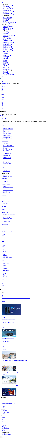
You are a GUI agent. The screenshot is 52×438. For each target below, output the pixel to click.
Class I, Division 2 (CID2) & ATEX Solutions (9, 22)
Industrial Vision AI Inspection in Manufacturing (9, 214)
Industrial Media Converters (6, 47)
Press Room (4, 265)
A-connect (3, 421)
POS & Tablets (5, 39)
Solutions (3, 199)
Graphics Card (5, 57)
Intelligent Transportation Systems (7, 28)
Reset (1, 76)
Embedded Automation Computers (7, 17)
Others (2, 2)
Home (2, 284)
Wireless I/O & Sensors (6, 23)
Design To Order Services (4, 238)
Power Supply (5, 62)
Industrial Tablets (5, 36)
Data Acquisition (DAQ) (6, 144)
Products (3, 125)
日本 (2, 100)
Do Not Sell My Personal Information (6, 434)
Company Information (6, 263)
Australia (3, 97)
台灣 (2, 103)
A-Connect (3, 283)
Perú (2, 90)
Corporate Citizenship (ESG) (5, 412)
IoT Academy (5, 255)
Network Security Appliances (7, 43)
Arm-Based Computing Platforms (7, 8)
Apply (2, 76)
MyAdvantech (3, 80)
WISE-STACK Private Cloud (7, 45)
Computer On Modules (6, 130)
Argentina (3, 88)
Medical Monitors (5, 33)
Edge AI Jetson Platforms (6, 175)
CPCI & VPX (5, 27)
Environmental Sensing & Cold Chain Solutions (9, 185)
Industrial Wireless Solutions (6, 13)
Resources (4, 254)
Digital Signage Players (6, 131)
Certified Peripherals (4, 195)
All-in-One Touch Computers (6, 221)
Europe (3, 93)
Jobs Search (3, 413)
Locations (4, 275)
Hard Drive (4, 58)
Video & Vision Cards (6, 67)
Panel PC (4, 21)
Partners (3, 241)
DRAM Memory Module (6, 55)
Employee (3, 279)
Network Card (5, 61)
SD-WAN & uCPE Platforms (7, 44)
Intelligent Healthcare (4, 178)
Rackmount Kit (5, 63)
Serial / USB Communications (7, 51)
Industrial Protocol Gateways (6, 49)
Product (3, 1)
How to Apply (5, 276)
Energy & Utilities (4, 206)
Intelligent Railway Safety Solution (7, 218)
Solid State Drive (5, 64)
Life (3, 274)
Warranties (4, 251)
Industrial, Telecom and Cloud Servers (8, 42)
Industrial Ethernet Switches (6, 46)
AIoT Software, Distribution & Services (8, 128)
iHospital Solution (5, 31)
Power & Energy (5, 19)
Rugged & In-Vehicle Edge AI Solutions (8, 35)
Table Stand (4, 71)
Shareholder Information (6, 270)
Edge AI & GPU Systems (6, 29)
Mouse (4, 60)
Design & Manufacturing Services (5, 225)
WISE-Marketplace (4, 282)
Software (4, 65)
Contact (3, 280)
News (2, 419)
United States (3, 86)
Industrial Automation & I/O (5, 141)
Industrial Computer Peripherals (7, 26)
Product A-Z (3, 198)
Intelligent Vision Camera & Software (7, 176)
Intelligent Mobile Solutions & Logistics (6, 184)
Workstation (4, 72)
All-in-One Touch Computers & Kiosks (8, 190)
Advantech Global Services (5, 236)
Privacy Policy (3, 433)
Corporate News (4, 411)
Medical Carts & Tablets (6, 180)
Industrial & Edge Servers (5, 427)
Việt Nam (3, 105)
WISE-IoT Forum (5, 256)
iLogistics (3, 228)
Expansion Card (5, 56)
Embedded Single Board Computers (7, 133)
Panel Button (1, 116)
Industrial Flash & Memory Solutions (7, 11)
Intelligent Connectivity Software (7, 50)
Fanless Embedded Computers (7, 9)
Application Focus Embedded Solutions (8, 14)
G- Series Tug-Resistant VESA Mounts (8, 74)
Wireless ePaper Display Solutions (7, 138)
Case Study (3, 416)
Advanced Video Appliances (6, 69)
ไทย (2, 104)
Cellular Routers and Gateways (7, 153)
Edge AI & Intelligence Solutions (7, 5)
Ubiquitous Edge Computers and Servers (8, 222)
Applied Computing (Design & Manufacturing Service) (7, 139)
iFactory (3, 426)
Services (3, 235)
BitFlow (4, 234)
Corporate (3, 260)
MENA (3, 108)
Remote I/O (4, 20)
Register (1, 115)
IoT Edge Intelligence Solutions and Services (6, 231)
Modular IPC (5, 165)
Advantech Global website (5, 83)
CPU (4, 54)
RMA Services (5, 249)
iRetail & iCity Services (4, 430)
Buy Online (4, 406)
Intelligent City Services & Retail (5, 188)
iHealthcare (3, 209)
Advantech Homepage (3, 77)
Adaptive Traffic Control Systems (7, 217)
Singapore (3, 102)
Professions (4, 273)
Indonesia (3, 99)
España (3, 94)
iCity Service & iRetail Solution (7, 38)
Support (3, 246)
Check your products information (7, 250)
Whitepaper (3, 417)
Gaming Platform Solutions (6, 12)
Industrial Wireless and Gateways (7, 48)
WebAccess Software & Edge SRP (7, 149)
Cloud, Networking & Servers (5, 167)
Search (2, 81)
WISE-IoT (4, 245)
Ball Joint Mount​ (5, 73)
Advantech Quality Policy (4, 239)
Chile (2, 89)
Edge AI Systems (5, 203)
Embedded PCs (5, 6)
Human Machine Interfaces (6, 16)
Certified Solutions (5, 143)
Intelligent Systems (4, 159)
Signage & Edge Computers (6, 40)
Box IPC (4, 161)
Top (1, 436)
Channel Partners (4, 242)
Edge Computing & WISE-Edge (5, 201)
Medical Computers (5, 32)
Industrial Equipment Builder (5, 212)
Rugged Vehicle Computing (5, 224)
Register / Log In (4, 118)
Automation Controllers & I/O (7, 18)
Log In (3, 115)
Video (2, 418)
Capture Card (5, 53)
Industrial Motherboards (6, 7)
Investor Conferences (5, 269)
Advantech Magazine (5, 264)
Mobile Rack (5, 59)
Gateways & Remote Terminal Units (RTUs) (8, 146)
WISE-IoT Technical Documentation (7, 257)
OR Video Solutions (5, 182)
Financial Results (5, 268)
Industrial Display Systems (6, 10)
